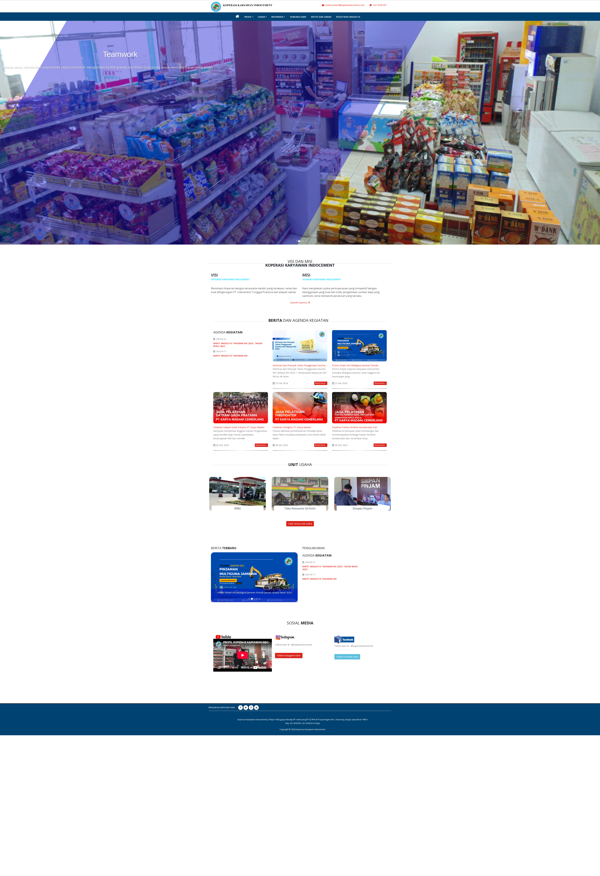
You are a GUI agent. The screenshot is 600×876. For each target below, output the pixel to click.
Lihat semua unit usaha (300, 523)
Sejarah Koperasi (299, 302)
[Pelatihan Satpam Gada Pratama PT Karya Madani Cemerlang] (240, 407)
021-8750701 (379, 5)
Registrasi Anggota (348, 16)
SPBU (237, 508)
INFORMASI (277, 16)
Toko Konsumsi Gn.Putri (300, 508)
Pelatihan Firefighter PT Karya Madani (292, 427)
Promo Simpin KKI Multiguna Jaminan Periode (355, 365)
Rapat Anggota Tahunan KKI (230, 355)
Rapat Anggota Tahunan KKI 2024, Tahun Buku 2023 (237, 345)
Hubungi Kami (298, 16)
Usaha (261, 16)
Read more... (320, 383)
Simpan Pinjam (362, 508)
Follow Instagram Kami (288, 655)
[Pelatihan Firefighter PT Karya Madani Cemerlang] (300, 407)
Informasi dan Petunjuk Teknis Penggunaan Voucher (299, 365)
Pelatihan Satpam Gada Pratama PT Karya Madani (238, 427)
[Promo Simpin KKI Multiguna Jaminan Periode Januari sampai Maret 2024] (359, 345)
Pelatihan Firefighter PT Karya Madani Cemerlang (254, 592)
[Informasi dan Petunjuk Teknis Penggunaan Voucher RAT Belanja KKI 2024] (300, 345)
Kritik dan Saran (321, 16)
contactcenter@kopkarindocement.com (344, 5)
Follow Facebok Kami (347, 656)
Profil (248, 16)
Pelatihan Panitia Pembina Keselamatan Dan (354, 427)
